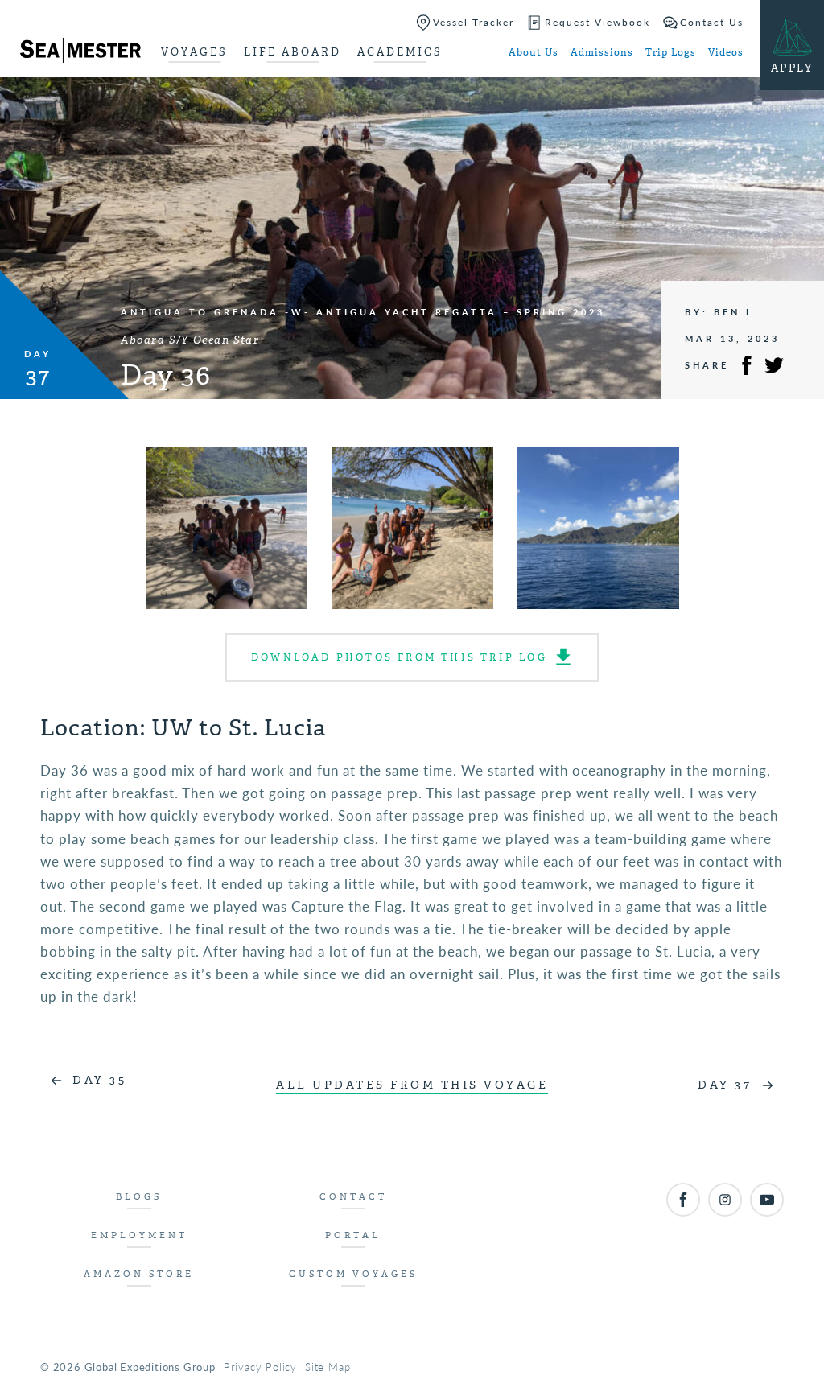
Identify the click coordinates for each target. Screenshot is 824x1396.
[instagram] (725, 1200)
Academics (400, 52)
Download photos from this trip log (399, 657)
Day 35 (99, 1080)
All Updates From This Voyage (412, 1085)
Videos (726, 52)
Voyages (194, 52)
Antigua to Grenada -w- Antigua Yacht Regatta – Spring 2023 (363, 312)
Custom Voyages (353, 1274)
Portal (353, 1235)
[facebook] (683, 1200)
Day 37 (725, 1085)
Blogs (139, 1197)
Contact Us (712, 22)
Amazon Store (139, 1274)
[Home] (80, 53)
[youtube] (767, 1200)
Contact (353, 1197)
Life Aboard (292, 52)
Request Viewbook (597, 22)
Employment (139, 1235)
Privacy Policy (260, 1366)
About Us (533, 52)
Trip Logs (670, 52)
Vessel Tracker (473, 22)
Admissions (602, 52)
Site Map (327, 1366)
